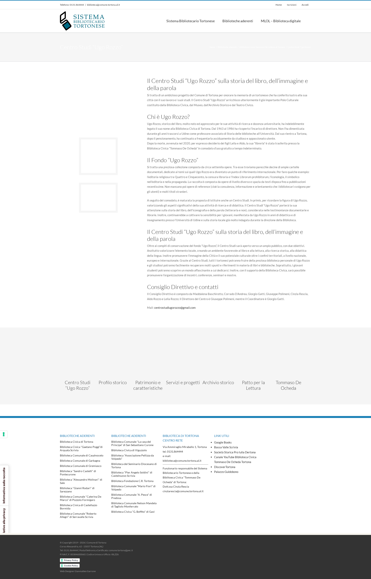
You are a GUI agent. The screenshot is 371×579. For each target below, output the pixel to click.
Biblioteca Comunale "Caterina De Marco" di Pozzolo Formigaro (80, 498)
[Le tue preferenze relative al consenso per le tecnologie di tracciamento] (3, 434)
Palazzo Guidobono (226, 471)
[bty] (147, 344)
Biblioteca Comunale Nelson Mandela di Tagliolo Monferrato (134, 504)
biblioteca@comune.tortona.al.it (103, 4)
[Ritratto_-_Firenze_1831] (288, 344)
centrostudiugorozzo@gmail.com (175, 307)
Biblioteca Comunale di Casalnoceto (81, 455)
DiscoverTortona (224, 467)
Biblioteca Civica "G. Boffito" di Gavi (133, 511)
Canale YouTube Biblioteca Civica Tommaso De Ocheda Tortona (235, 459)
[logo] (253, 344)
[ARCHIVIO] (218, 344)
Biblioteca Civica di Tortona (76, 441)
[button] (309, 20)
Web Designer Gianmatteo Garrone (78, 571)
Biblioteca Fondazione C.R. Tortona (132, 481)
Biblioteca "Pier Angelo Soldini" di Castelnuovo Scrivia (131, 474)
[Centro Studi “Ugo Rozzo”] (98, 186)
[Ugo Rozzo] (98, 140)
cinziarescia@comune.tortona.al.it (183, 491)
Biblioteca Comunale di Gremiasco (80, 465)
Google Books (223, 442)
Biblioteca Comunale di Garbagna (80, 460)
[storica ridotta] (112, 344)
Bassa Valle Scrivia (226, 447)
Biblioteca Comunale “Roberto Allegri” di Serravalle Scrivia (78, 515)
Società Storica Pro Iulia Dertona (235, 452)
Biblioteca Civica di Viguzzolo (129, 450)
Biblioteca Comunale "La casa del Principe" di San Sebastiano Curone (132, 443)
